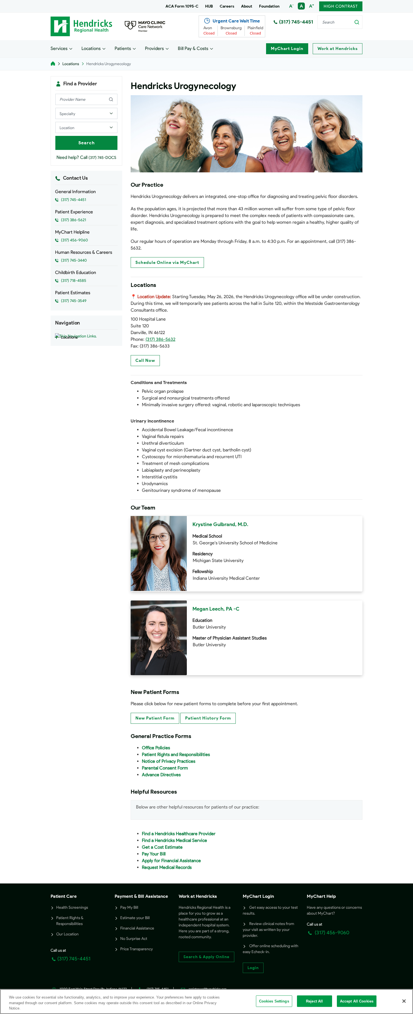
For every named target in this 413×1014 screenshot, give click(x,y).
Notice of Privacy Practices (168, 761)
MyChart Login (287, 48)
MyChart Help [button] (321, 896)
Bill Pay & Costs (193, 48)
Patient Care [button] (64, 896)
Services (59, 48)
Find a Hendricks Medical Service (174, 840)
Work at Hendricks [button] (198, 896)
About (246, 6)
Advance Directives (161, 774)
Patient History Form (208, 718)
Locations (91, 48)
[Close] (404, 1001)
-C (236, 609)
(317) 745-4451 (296, 22)
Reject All (314, 1001)
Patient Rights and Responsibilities (176, 754)
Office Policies (156, 747)
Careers (227, 6)
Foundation (269, 6)
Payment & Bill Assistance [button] (141, 896)
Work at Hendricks (337, 48)
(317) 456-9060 (331, 933)
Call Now (145, 360)
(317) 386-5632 (160, 339)
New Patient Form (154, 718)
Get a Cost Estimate (162, 847)
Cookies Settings (274, 1001)
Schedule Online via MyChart (167, 262)
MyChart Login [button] (258, 896)
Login (253, 967)
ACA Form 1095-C (181, 6)
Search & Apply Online (206, 956)
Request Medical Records (167, 867)
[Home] (53, 63)
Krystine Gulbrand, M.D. (220, 524)
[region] (206, 1001)
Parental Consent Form (165, 768)
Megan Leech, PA (212, 609)
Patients (123, 48)
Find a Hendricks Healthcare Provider (178, 833)
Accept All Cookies (356, 1001)
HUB (209, 6)
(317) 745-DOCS (102, 157)
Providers (154, 48)
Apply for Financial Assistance (171, 860)
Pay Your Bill (153, 854)
